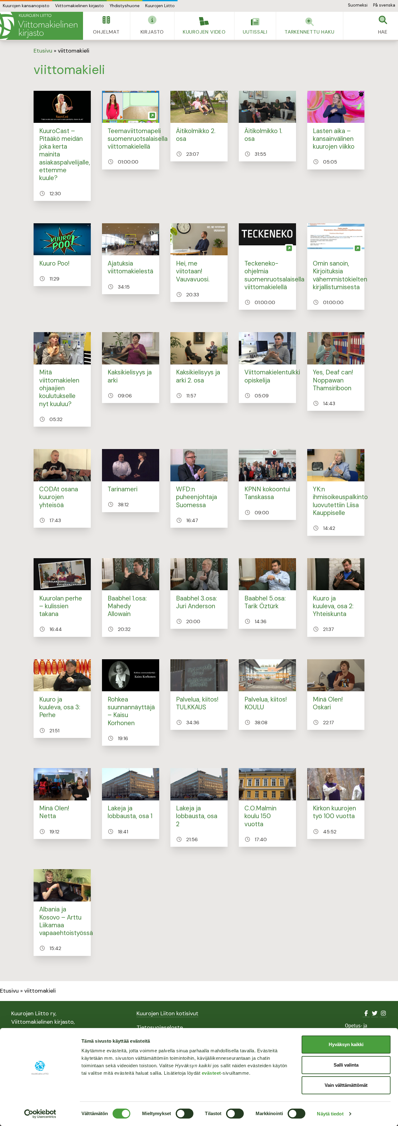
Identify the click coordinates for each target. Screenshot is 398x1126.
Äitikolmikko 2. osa (195, 135)
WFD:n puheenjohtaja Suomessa (196, 497)
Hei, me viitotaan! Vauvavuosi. (193, 271)
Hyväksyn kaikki (346, 1044)
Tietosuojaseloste (160, 1027)
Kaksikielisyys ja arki (130, 376)
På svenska (384, 5)
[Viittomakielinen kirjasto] (41, 26)
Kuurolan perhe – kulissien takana (60, 606)
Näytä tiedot (330, 1113)
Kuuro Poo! (54, 263)
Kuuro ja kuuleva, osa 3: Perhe (59, 707)
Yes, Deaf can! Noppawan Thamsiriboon (333, 380)
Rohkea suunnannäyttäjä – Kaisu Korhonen (131, 711)
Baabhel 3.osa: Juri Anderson (196, 602)
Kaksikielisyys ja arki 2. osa (198, 376)
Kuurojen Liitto (160, 5)
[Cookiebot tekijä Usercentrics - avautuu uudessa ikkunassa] (40, 1114)
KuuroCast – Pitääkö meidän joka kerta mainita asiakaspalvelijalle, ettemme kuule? (64, 154)
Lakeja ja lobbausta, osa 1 (130, 812)
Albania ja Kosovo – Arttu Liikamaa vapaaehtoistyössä (66, 921)
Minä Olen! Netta (54, 812)
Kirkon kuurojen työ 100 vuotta (334, 812)
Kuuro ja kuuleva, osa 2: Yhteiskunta (333, 606)
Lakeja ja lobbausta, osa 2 (196, 816)
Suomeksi (358, 5)
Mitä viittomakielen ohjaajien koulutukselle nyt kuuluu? (59, 388)
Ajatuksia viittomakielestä (130, 267)
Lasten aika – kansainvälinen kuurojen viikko (333, 139)
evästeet (211, 1073)
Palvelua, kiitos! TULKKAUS (197, 703)
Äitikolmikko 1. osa (263, 135)
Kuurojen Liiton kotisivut (167, 1013)
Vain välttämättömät (346, 1085)
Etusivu (43, 50)
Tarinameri (122, 489)
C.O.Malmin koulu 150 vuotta (260, 816)
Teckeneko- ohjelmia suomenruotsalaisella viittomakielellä (274, 275)
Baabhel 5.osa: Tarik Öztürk (265, 602)
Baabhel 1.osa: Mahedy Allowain (127, 606)
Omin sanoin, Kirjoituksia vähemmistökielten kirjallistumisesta (340, 275)
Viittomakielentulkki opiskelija (272, 376)
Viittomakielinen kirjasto (79, 5)
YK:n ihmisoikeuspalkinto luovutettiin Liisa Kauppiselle (340, 501)
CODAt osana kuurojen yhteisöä (58, 497)
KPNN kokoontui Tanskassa (267, 493)
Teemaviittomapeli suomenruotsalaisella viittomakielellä (138, 139)
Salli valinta (346, 1065)
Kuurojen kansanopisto (26, 5)
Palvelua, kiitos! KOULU (265, 703)
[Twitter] (374, 1013)
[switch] (184, 1114)
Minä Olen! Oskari (328, 703)
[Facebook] (366, 1013)
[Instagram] (383, 1013)
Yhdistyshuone (124, 5)
